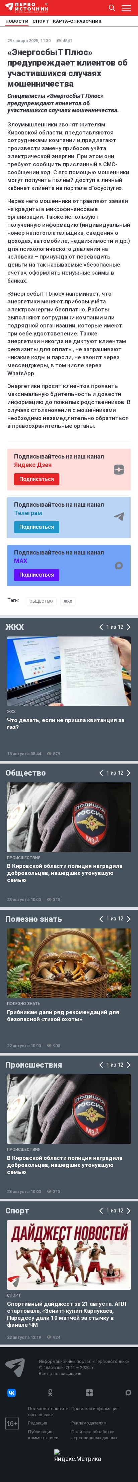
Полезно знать (33, 919)
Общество (41, 601)
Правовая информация (95, 1408)
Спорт (17, 1210)
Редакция (37, 1422)
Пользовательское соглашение (48, 1411)
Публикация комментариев (43, 1434)
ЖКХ (68, 601)
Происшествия (33, 1065)
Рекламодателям (89, 1422)
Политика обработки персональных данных (94, 1434)
